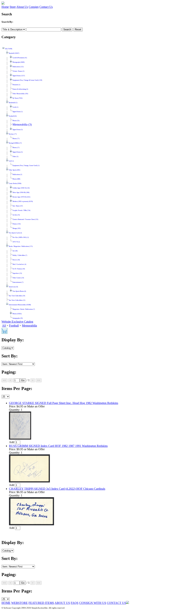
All (4, 325)
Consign (34, 6)
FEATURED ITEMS (41, 602)
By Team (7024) (17, 98)
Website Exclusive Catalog (17, 321)
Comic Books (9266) (15, 183)
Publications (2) (17, 174)
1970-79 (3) (16, 242)
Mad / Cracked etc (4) (19, 264)
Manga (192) (17, 228)
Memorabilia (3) (22, 124)
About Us (22, 6)
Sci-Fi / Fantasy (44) (19, 269)
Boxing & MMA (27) (15, 143)
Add (11, 442)
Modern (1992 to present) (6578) (23, 201)
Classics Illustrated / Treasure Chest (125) (25, 219)
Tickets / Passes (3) (18, 71)
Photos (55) (16, 120)
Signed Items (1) (18, 111)
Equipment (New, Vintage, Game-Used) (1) (26, 165)
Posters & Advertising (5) (20, 89)
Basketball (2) (13, 102)
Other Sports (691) (14, 170)
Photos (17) (16, 147)
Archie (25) (16, 215)
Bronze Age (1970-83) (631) (21, 197)
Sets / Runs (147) (18, 206)
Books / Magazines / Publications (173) (21, 246)
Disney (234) (17, 224)
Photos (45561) (17, 314)
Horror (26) (16, 260)
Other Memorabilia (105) (20, 94)
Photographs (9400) (19, 62)
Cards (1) (15, 107)
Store (13, 6)
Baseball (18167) (14, 53)
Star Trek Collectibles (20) (17, 296)
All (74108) (8, 49)
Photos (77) (16, 138)
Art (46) (15, 251)
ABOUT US (62, 602)
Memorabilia (29, 325)
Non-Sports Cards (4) (15, 233)
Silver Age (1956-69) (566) (21, 192)
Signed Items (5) (18, 129)
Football (14, 325)
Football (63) (13, 116)
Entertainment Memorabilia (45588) (20, 305)
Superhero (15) (17, 273)
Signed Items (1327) (19, 76)
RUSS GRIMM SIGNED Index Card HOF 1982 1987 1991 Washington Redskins (58, 445)
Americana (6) (13, 287)
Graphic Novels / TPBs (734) (21, 210)
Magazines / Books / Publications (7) (24, 309)
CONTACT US (116, 602)
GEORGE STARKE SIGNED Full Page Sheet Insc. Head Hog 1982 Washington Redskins (63, 403)
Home (5, 6)
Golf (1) (11, 161)
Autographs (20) (18, 318)
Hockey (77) (13, 134)
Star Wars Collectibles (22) (17, 300)
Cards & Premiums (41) (20, 58)
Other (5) (15, 156)
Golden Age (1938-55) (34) (21, 188)
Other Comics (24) (18, 278)
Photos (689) (16, 179)
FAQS (74, 602)
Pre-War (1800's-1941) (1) (21, 237)
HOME (6, 602)
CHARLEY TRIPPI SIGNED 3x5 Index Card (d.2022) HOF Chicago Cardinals (57, 488)
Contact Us (46, 6)
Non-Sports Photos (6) (19, 291)
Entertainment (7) (18, 282)
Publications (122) (18, 67)
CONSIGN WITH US (92, 602)
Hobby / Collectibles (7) (20, 255)
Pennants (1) (16, 85)
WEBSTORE (19, 602)
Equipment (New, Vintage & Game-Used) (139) (27, 80)
